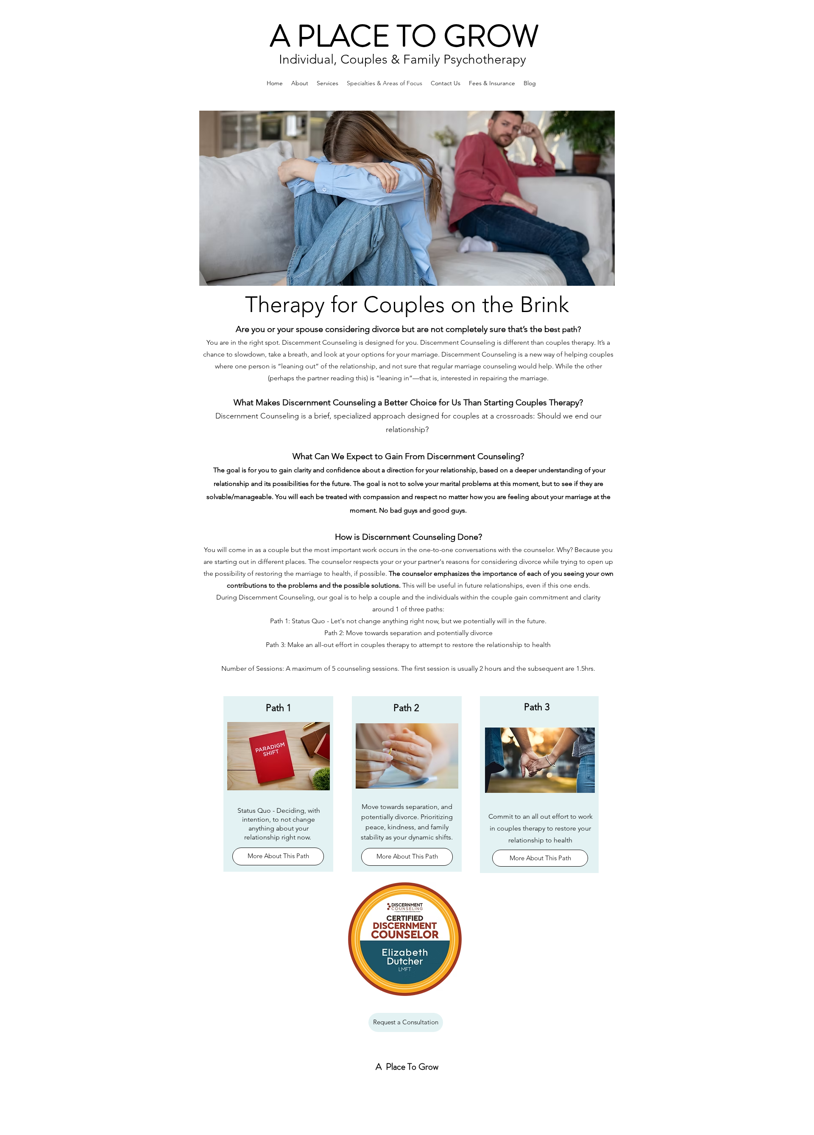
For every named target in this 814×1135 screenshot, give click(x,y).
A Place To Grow (408, 1066)
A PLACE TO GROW (408, 36)
